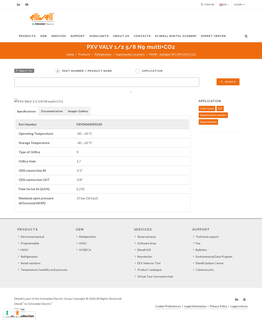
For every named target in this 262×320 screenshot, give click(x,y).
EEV (220, 108)
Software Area (146, 243)
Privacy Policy (218, 306)
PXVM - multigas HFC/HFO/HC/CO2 (172, 54)
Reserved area (146, 236)
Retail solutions (31, 263)
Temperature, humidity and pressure (44, 269)
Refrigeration (103, 54)
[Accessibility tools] (17, 313)
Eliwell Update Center (210, 263)
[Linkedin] (18, 4)
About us (121, 36)
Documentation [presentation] (52, 111)
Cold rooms (207, 108)
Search (230, 81)
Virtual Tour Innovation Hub (155, 276)
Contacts (142, 36)
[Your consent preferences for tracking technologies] (7, 313)
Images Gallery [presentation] (78, 111)
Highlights (99, 36)
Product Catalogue (149, 269)
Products (27, 36)
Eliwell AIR (144, 249)
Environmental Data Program (214, 256)
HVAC (25, 249)
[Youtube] (27, 4)
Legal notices (239, 306)
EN (224, 4)
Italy (208, 4)
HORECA (85, 249)
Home (70, 54)
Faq (198, 243)
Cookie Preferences (168, 306)
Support (77, 36)
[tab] (26, 111)
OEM (43, 36)
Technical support (207, 236)
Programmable (30, 243)
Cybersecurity (205, 269)
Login (238, 4)
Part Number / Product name (87, 70)
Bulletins (201, 249)
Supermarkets (208, 121)
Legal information (195, 306)
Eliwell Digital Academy (176, 36)
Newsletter (144, 256)
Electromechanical (32, 236)
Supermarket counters (130, 54)
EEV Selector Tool (148, 263)
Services (58, 36)
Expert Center (213, 36)
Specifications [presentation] (26, 111)
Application (152, 70)
